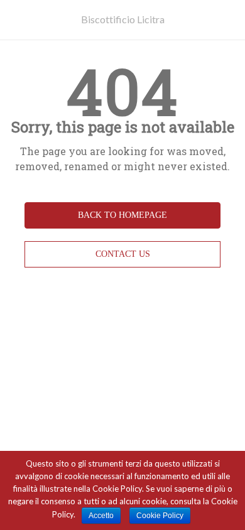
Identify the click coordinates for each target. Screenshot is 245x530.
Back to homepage (122, 215)
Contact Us (122, 254)
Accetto (101, 515)
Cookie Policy (159, 515)
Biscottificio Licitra (123, 19)
